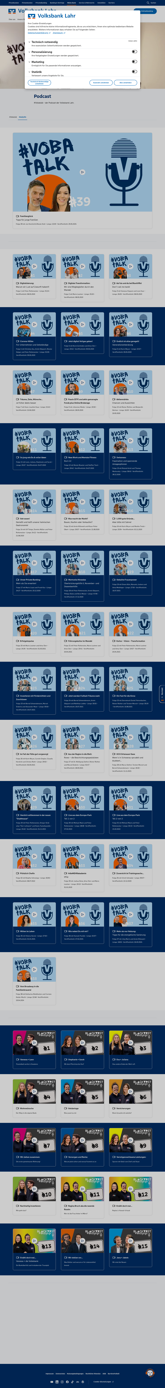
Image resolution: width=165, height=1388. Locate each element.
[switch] (134, 51)
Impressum (57, 33)
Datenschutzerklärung (38, 33)
